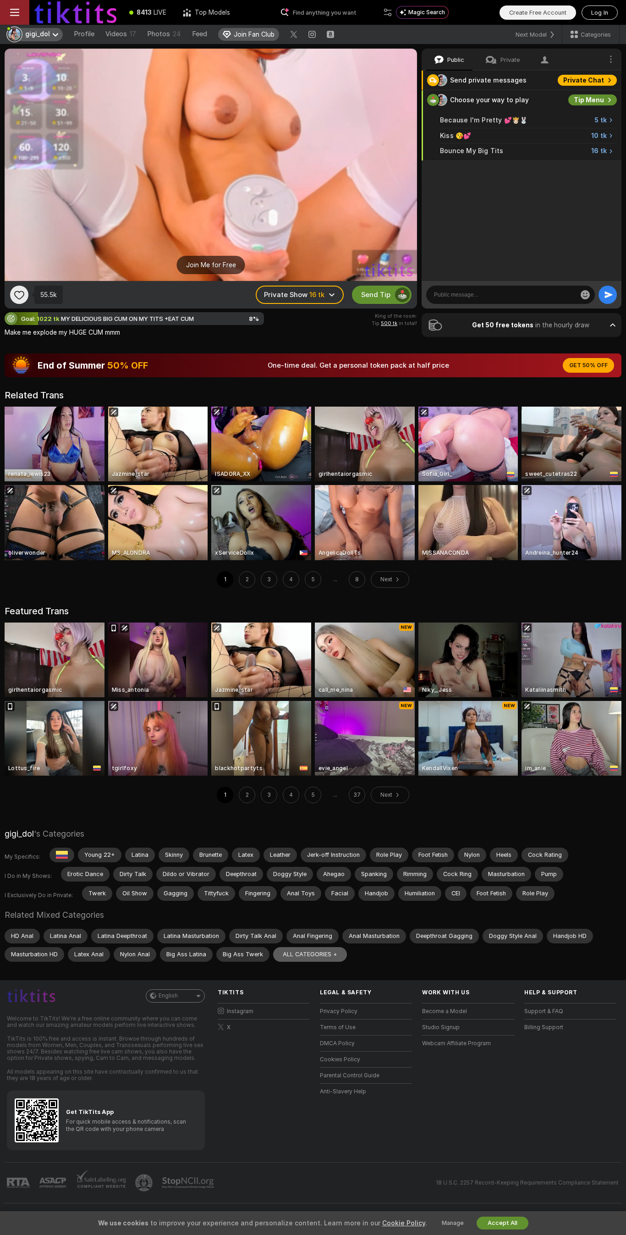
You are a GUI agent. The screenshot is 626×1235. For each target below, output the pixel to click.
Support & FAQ (543, 1011)
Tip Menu (589, 100)
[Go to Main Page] (75, 12)
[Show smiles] (585, 294)
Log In (599, 12)
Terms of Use (338, 1027)
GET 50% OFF (588, 365)
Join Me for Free (211, 265)
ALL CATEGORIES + (310, 954)
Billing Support (543, 1027)
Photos (164, 34)
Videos (120, 34)
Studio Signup (441, 1027)
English (168, 995)
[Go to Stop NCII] (189, 1182)
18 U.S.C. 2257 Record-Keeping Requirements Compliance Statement (527, 1183)
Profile (84, 34)
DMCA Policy (337, 1043)
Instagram (240, 1011)
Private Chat (583, 80)
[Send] (608, 295)
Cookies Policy (340, 1059)
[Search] (387, 12)
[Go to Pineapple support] (144, 1182)
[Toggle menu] (14, 12)
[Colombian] (61, 855)
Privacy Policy (338, 1011)
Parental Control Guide (349, 1075)
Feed (199, 34)
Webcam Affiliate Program (456, 1043)
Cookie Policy (403, 1223)
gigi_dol (19, 833)
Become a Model (444, 1011)
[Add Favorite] (19, 295)
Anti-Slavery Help (343, 1091)
